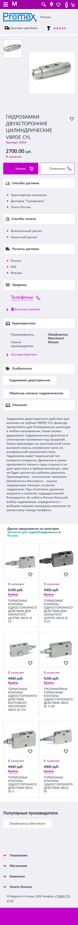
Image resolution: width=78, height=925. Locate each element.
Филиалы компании (27, 309)
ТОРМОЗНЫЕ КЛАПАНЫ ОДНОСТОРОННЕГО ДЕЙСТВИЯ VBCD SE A (22, 784)
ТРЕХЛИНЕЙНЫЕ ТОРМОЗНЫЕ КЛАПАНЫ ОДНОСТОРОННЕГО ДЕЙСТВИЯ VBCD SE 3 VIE (58, 697)
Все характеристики (24, 354)
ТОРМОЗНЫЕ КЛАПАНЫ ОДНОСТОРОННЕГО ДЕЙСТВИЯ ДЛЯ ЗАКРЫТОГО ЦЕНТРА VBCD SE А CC (58, 611)
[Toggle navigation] (5, 5)
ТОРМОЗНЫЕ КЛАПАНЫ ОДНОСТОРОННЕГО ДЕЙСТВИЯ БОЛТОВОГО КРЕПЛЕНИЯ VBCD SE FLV (22, 699)
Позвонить (57, 169)
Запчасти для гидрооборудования (32, 532)
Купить (21, 169)
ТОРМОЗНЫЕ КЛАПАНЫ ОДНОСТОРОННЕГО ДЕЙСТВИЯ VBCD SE (58, 784)
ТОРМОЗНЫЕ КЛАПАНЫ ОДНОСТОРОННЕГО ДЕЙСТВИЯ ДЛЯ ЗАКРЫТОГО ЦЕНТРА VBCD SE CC (22, 611)
